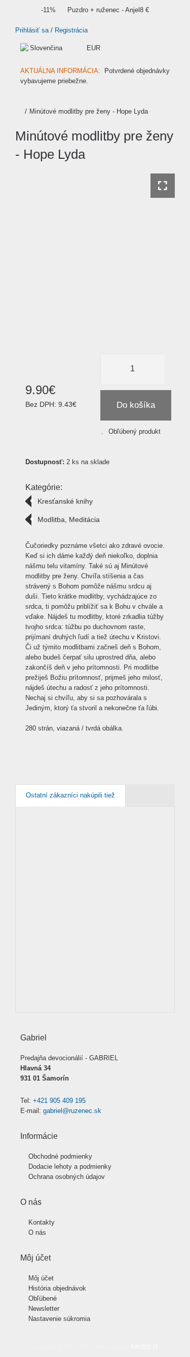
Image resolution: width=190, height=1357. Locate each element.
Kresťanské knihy (65, 501)
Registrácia (71, 30)
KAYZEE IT (144, 1347)
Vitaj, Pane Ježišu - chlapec (126, 908)
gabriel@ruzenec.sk (72, 1111)
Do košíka (136, 405)
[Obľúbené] (30, 995)
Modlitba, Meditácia (68, 519)
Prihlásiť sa (32, 30)
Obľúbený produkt (134, 431)
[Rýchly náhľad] (50, 995)
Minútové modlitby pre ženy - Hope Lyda (88, 111)
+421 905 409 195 (59, 1100)
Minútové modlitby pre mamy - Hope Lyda (56, 908)
